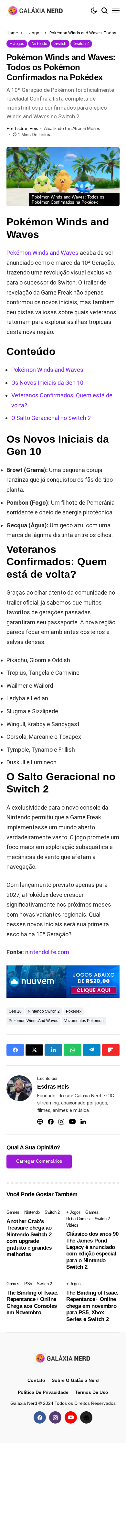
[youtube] (71, 1417)
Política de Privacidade (43, 1392)
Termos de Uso (91, 1392)
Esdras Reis (26, 128)
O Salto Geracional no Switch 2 (51, 417)
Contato (36, 1380)
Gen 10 (15, 1011)
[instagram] (55, 1417)
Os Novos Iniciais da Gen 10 (47, 382)
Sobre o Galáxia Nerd (75, 1380)
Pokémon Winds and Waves (42, 252)
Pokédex (73, 1011)
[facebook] (40, 1417)
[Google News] (86, 1417)
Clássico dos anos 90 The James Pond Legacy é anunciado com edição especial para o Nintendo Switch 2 (92, 1250)
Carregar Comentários (39, 1161)
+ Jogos (34, 32)
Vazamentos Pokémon (84, 1020)
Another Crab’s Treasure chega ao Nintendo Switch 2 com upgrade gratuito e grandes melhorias (29, 1237)
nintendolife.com (47, 952)
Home (12, 32)
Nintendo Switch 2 (44, 1011)
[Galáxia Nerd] (35, 10)
